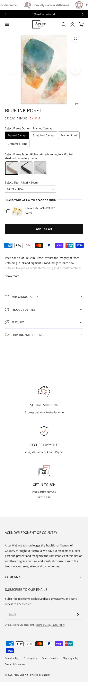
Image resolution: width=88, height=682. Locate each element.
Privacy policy (30, 658)
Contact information (15, 664)
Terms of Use (42, 624)
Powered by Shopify (39, 674)
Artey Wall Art (21, 674)
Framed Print (69, 135)
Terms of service (50, 658)
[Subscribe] (78, 615)
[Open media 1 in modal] (75, 38)
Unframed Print (17, 144)
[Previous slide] (12, 69)
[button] (7, 24)
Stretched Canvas (44, 135)
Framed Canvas (17, 135)
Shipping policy (70, 658)
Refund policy (11, 658)
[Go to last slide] (5, 14)
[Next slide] (82, 14)
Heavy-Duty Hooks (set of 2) (40, 208)
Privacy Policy (57, 624)
